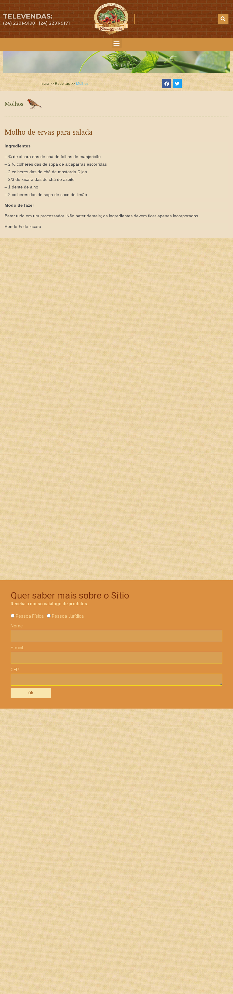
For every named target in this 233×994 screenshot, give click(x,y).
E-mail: (17, 648)
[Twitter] (177, 83)
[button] (117, 43)
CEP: (15, 669)
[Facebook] (166, 83)
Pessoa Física (30, 616)
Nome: (17, 626)
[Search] (223, 19)
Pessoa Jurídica (68, 616)
